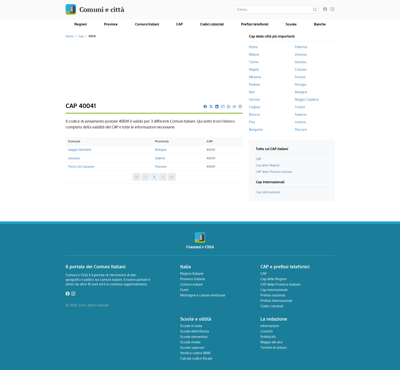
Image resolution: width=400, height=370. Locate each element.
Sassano (74, 158)
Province (111, 24)
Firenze (300, 77)
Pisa (252, 122)
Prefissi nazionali (272, 295)
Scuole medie (190, 342)
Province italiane (192, 279)
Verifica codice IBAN (195, 353)
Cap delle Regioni (268, 165)
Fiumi (184, 290)
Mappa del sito (271, 342)
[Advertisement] (154, 70)
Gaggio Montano (79, 149)
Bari (252, 92)
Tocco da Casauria (81, 166)
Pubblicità (268, 337)
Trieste (300, 107)
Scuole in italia (191, 326)
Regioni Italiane (192, 273)
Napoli (254, 69)
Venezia (301, 54)
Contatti (266, 331)
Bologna (160, 149)
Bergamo (256, 129)
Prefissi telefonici (254, 24)
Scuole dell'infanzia (194, 331)
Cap (81, 36)
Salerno (160, 158)
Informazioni (269, 326)
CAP (179, 24)
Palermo (301, 47)
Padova (254, 84)
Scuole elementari (194, 337)
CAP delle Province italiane (274, 171)
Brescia (254, 114)
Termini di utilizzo (273, 347)
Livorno (300, 122)
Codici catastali (212, 24)
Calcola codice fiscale (196, 358)
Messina (255, 77)
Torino (254, 62)
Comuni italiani (147, 24)
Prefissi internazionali (276, 301)
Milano (254, 54)
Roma (253, 47)
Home (70, 36)
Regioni (80, 24)
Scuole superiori (192, 347)
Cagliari (254, 107)
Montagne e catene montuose (202, 295)
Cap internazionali (268, 192)
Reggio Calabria (307, 99)
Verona (254, 99)
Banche (320, 24)
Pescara (160, 166)
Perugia (300, 84)
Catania (300, 69)
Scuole (291, 24)
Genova (300, 62)
